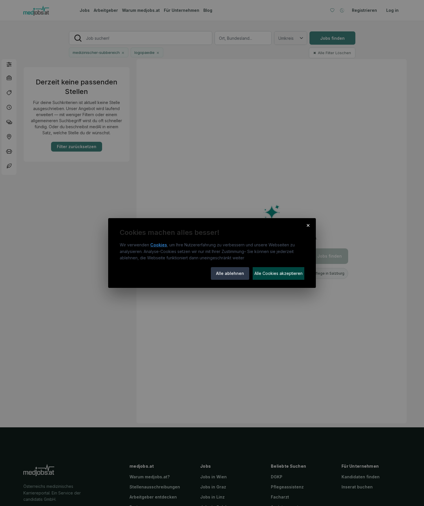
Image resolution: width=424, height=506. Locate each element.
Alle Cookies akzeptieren (278, 273)
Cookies (158, 244)
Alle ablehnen (230, 273)
